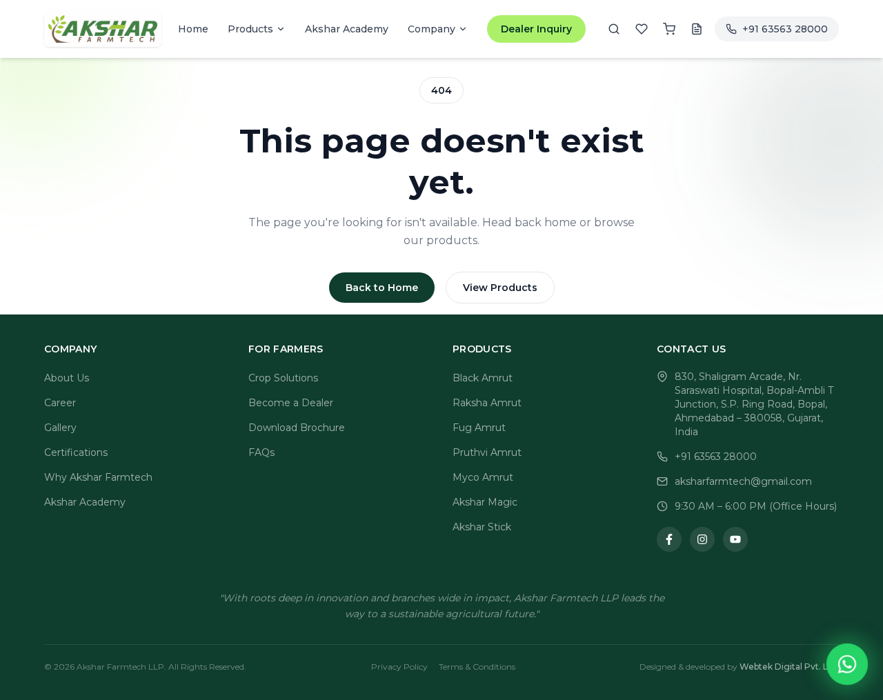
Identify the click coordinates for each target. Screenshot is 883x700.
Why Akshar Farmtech (98, 477)
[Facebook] (669, 539)
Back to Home (382, 287)
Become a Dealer (290, 403)
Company (431, 29)
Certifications (76, 452)
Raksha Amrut (487, 403)
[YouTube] (735, 539)
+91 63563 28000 (716, 456)
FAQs (261, 452)
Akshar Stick (482, 527)
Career (60, 403)
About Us (66, 378)
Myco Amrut (483, 477)
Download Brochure (296, 427)
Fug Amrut (479, 427)
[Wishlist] (641, 29)
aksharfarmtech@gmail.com (743, 481)
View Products (500, 287)
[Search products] (614, 29)
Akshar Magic (485, 502)
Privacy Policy (399, 666)
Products (250, 29)
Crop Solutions (283, 378)
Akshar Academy (85, 502)
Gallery (60, 427)
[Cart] (669, 29)
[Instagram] (702, 539)
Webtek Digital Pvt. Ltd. (789, 666)
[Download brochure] (696, 29)
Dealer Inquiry (536, 29)
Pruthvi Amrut (487, 452)
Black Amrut (483, 378)
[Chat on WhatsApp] (847, 664)
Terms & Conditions (477, 666)
